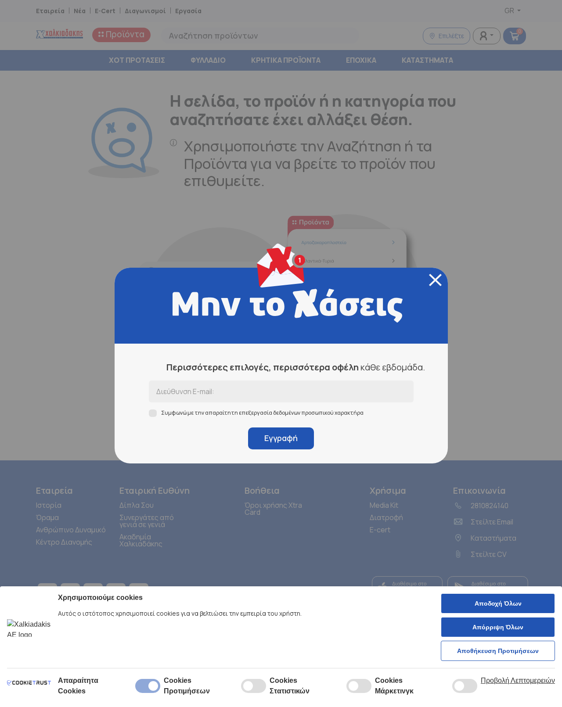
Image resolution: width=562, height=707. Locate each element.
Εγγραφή (281, 438)
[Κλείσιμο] (435, 280)
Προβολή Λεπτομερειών (518, 680)
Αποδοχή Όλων (498, 603)
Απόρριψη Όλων (497, 627)
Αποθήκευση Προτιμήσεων (498, 650)
